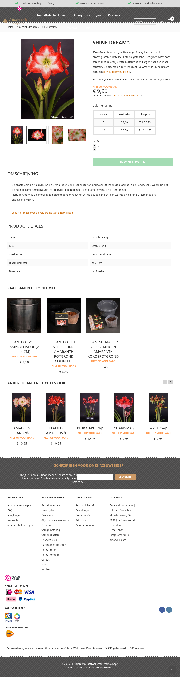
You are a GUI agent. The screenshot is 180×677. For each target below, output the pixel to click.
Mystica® (158, 428)
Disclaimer (47, 515)
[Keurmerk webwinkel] (13, 578)
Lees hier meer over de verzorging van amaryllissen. (43, 212)
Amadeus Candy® (21, 430)
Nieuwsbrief (14, 520)
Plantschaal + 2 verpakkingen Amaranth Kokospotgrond (103, 349)
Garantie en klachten (53, 544)
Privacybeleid (49, 539)
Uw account (85, 497)
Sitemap (46, 564)
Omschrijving (22, 173)
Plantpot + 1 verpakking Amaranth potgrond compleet (63, 351)
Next (170, 382)
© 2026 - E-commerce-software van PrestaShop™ (90, 664)
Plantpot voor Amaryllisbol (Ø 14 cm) (24, 347)
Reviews (72, 27)
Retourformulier (50, 554)
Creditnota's (83, 515)
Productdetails (25, 226)
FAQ (88, 27)
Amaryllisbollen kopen (51, 15)
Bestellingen (83, 510)
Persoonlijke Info (85, 505)
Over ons (114, 15)
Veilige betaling (50, 530)
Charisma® (124, 428)
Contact (45, 559)
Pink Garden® (90, 428)
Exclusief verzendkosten (127, 95)
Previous (165, 382)
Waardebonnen (85, 525)
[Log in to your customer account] (162, 21)
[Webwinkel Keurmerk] (19, 8)
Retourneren (48, 549)
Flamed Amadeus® (56, 430)
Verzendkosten (50, 535)
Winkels (46, 569)
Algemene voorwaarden (55, 520)
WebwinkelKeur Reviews (87, 648)
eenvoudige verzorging (116, 71)
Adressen (81, 520)
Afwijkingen (14, 515)
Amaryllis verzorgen (87, 15)
